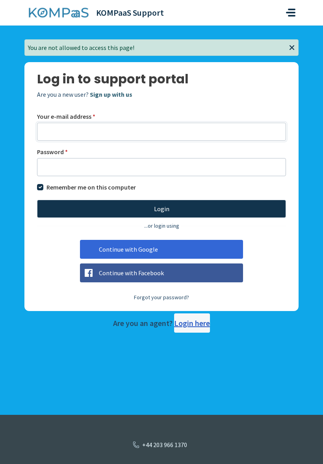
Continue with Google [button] (128, 249)
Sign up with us (111, 94)
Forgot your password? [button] (161, 297)
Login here (192, 323)
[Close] (292, 47)
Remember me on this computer (91, 187)
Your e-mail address (66, 116)
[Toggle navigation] (291, 13)
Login (161, 209)
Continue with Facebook (131, 273)
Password (52, 152)
